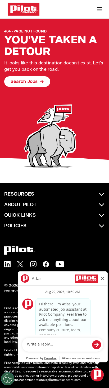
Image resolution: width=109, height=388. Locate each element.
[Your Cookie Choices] (7, 378)
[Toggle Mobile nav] (99, 9)
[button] (7, 264)
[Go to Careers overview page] (23, 9)
